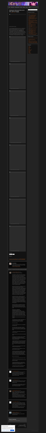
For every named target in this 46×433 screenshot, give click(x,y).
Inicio (9, 7)
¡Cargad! (29, 46)
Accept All (12, 430)
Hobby (29, 48)
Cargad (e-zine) (12, 7)
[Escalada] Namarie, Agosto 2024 (31, 17)
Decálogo (24, 7)
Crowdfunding (29, 47)
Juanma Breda (13, 390)
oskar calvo (29, 33)
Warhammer (16, 259)
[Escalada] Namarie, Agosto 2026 (31, 39)
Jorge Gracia (29, 13)
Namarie (15, 12)
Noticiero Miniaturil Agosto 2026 (34, 33)
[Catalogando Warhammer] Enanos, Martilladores (32, 42)
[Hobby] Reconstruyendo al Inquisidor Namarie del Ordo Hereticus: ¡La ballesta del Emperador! (32, 30)
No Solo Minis (29, 50)
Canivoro (13, 401)
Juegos (21, 7)
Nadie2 (13, 391)
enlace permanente (23, 259)
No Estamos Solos (30, 49)
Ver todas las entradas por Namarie (16, 266)
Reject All (8, 430)
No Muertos (14, 259)
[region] (8, 428)
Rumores (29, 51)
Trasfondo (29, 52)
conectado (14, 420)
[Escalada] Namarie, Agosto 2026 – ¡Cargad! (32, 18)
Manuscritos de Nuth (17, 7)
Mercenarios (12, 259)
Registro (29, 7)
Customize (4, 430)
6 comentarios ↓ (17, 12)
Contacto (27, 7)
